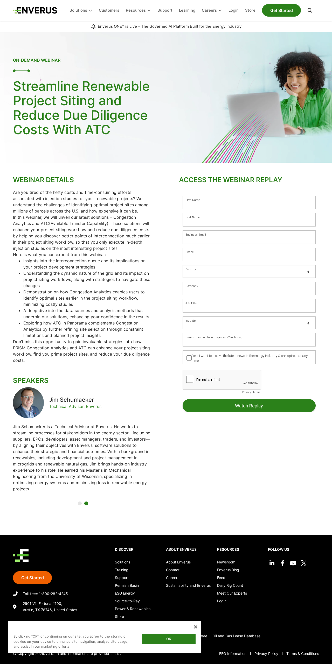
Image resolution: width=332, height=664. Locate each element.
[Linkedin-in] (272, 563)
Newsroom (226, 562)
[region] (104, 638)
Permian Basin (127, 585)
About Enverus (178, 562)
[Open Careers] (220, 10)
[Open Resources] (149, 10)
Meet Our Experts (232, 593)
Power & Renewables (132, 608)
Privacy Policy (266, 653)
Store (119, 616)
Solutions (122, 562)
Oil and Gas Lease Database (236, 636)
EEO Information (232, 653)
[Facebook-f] (283, 563)
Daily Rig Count (230, 585)
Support (122, 577)
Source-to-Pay (127, 601)
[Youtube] (293, 563)
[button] (310, 10)
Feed (221, 577)
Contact (172, 570)
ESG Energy (125, 593)
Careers (172, 577)
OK (168, 639)
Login (221, 601)
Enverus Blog (228, 570)
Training (121, 570)
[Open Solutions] (90, 10)
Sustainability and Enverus (188, 585)
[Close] (195, 626)
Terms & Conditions (302, 653)
